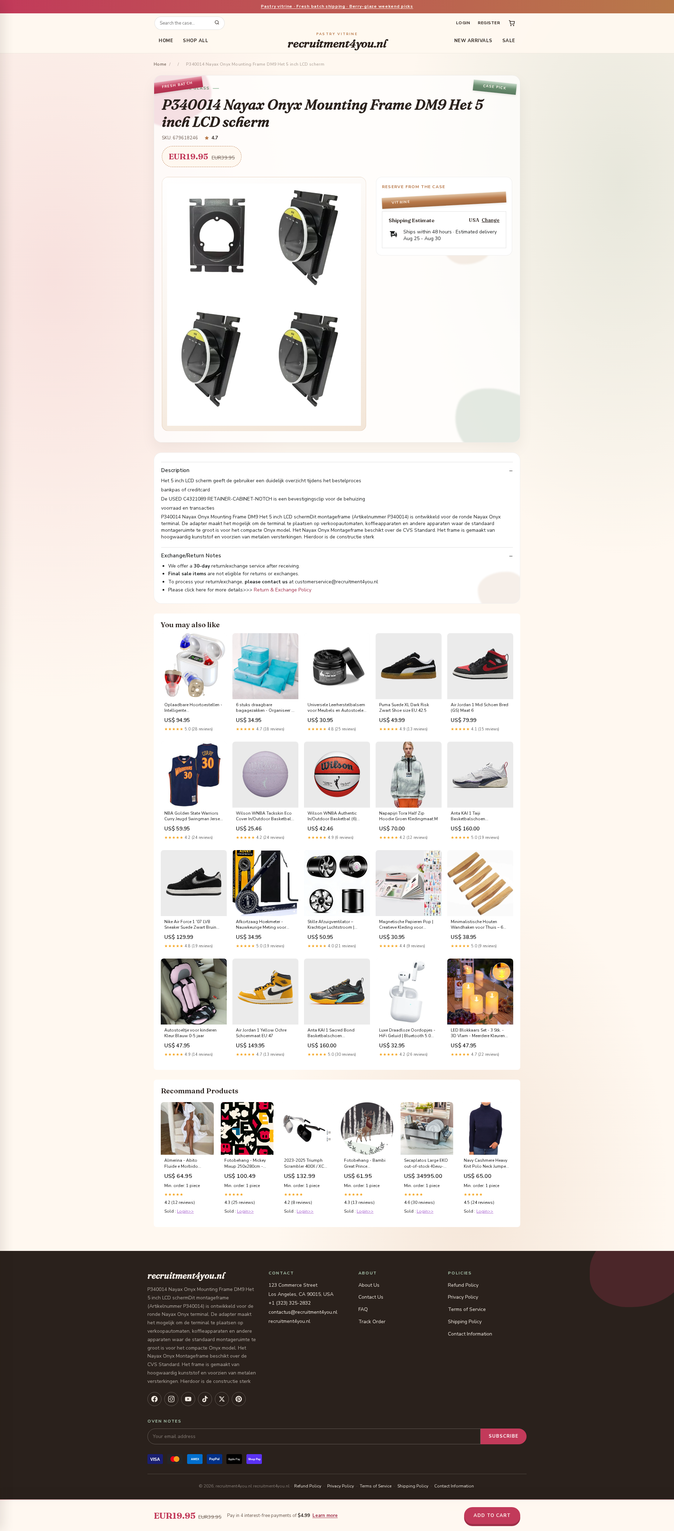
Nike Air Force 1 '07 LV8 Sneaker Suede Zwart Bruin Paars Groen (190, 925)
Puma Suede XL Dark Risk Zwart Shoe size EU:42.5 (404, 707)
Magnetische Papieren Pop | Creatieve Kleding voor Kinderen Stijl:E (406, 925)
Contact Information (470, 1334)
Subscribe (503, 1436)
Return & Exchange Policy (282, 589)
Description (175, 470)
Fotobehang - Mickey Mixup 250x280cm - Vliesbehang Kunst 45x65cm (245, 1163)
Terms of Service (467, 1309)
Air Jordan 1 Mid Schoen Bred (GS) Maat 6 (479, 707)
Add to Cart (492, 1515)
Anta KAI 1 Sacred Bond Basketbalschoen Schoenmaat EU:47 (331, 1033)
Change (491, 220)
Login (463, 23)
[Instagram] (171, 1399)
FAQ (363, 1309)
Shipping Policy (465, 1321)
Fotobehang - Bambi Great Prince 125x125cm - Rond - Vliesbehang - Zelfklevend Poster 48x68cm (364, 1163)
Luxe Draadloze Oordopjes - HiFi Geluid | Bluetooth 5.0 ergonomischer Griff (407, 1033)
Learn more (325, 1515)
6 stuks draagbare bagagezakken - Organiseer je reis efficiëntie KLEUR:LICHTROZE (265, 708)
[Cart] (512, 23)
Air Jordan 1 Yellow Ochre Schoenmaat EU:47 (261, 1033)
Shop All (195, 41)
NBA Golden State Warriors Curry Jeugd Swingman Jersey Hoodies (193, 816)
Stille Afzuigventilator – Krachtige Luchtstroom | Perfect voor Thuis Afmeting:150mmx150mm (333, 925)
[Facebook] (154, 1399)
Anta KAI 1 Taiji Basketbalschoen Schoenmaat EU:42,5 (471, 816)
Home (166, 41)
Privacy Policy (463, 1297)
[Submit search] (217, 23)
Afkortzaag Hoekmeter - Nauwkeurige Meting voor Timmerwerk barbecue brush (264, 925)
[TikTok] (205, 1399)
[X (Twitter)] (222, 1399)
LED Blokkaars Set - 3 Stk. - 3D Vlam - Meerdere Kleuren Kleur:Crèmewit (478, 1033)
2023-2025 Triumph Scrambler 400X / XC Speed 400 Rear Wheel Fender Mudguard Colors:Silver (306, 1163)
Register (489, 23)
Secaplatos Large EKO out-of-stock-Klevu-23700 (426, 1163)
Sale (508, 41)
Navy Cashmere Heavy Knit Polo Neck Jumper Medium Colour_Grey (485, 1163)
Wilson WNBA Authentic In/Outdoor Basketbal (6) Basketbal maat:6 (332, 816)
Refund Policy (463, 1285)
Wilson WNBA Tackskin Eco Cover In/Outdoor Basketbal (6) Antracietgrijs (264, 816)
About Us (368, 1285)
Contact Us (370, 1297)
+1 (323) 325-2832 (290, 1303)
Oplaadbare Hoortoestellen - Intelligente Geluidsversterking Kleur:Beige (193, 708)
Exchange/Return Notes (191, 555)
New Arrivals (473, 41)
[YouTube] (188, 1399)
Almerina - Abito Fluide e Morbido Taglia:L (181, 1163)
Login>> (185, 1211)
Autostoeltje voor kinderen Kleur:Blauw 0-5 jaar (190, 1033)
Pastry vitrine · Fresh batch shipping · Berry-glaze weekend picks (337, 6)
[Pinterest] (239, 1399)
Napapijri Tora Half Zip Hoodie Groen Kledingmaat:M (408, 816)
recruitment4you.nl (337, 40)
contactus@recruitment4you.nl (303, 1312)
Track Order (371, 1321)
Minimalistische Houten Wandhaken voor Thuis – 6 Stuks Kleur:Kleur (477, 925)
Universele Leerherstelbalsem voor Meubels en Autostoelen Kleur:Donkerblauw (337, 708)
